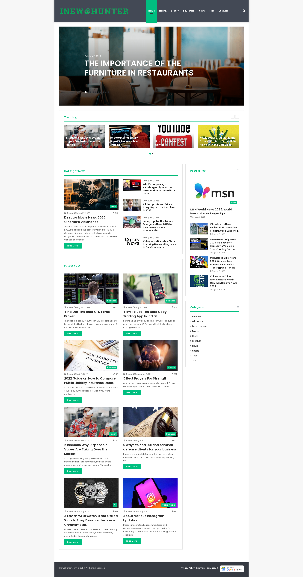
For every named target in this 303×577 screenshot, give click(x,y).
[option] (151, 66)
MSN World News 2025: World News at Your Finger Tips (211, 211)
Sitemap (200, 567)
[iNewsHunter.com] (94, 11)
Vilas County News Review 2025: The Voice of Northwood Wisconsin (224, 227)
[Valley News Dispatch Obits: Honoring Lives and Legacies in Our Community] (132, 242)
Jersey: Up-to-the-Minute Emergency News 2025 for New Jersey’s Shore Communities (158, 226)
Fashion (196, 331)
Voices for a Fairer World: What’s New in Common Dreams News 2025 (223, 281)
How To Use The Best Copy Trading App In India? (145, 314)
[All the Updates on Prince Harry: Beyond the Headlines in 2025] (132, 205)
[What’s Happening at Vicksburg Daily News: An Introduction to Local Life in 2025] (132, 185)
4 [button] (93, 92)
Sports (195, 350)
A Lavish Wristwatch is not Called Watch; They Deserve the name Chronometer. (91, 520)
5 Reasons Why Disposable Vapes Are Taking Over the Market (85, 449)
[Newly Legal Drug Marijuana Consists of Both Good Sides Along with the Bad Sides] (218, 136)
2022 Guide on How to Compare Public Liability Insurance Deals (90, 380)
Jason (70, 213)
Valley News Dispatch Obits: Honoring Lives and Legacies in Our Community (159, 244)
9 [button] (106, 92)
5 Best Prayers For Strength (145, 378)
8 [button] (103, 92)
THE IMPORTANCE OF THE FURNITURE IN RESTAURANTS (139, 68)
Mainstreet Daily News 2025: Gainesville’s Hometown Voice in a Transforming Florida (223, 244)
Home (151, 10)
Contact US (212, 567)
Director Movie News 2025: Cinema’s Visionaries (85, 219)
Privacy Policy (188, 567)
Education (189, 10)
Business (223, 10)
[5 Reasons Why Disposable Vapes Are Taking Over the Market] (84, 136)
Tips (194, 360)
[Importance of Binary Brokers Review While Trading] (129, 136)
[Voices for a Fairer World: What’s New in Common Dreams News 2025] (199, 281)
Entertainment (200, 326)
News (202, 10)
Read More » (73, 245)
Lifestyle (196, 341)
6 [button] (98, 92)
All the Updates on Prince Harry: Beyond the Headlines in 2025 (159, 207)
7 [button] (100, 92)
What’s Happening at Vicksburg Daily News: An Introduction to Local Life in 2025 (159, 189)
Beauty (175, 10)
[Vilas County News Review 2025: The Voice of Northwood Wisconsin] (199, 228)
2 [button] (88, 92)
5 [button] (95, 92)
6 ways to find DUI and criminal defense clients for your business (150, 447)
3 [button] (90, 92)
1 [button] (86, 92)
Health (163, 10)
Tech (211, 10)
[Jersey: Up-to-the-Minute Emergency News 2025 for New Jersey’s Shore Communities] (132, 222)
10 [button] (108, 92)
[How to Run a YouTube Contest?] (173, 136)
